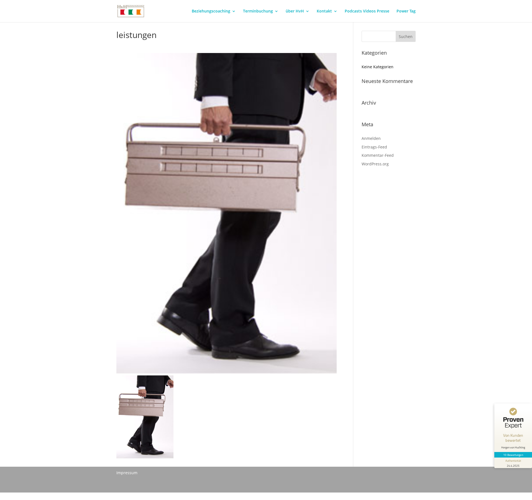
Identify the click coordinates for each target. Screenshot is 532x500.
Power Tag (406, 11)
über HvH (295, 11)
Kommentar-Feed (378, 155)
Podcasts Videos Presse (367, 11)
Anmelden (371, 138)
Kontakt (324, 11)
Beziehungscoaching (211, 11)
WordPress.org (375, 163)
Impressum (126, 472)
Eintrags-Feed (374, 147)
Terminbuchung (258, 11)
